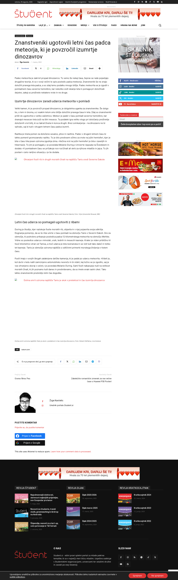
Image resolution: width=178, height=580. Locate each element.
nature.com (25, 349)
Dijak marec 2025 (89, 508)
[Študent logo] (37, 13)
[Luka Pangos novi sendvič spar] (140, 207)
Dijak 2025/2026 (89, 495)
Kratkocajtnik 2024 (142, 495)
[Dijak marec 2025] (73, 511)
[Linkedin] (80, 361)
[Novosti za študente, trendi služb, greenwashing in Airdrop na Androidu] (21, 512)
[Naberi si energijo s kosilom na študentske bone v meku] (140, 174)
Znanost (29, 36)
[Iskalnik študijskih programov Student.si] (139, 71)
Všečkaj (158, 81)
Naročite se (156, 104)
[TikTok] (150, 2)
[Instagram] (138, 2)
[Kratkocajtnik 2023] (125, 511)
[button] (160, 25)
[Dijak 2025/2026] (73, 498)
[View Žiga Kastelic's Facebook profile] (42, 401)
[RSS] (142, 2)
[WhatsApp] (73, 361)
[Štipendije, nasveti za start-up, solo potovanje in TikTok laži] (21, 527)
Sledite (158, 86)
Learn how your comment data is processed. (71, 451)
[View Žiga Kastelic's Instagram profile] (42, 405)
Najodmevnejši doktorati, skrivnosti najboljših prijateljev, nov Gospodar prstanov (44, 497)
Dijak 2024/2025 (89, 521)
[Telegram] (92, 361)
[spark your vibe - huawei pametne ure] (140, 190)
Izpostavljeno (20, 36)
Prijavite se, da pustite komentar (29, 427)
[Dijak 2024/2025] (73, 524)
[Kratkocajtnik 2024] (125, 498)
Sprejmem (137, 575)
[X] (154, 2)
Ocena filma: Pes (22, 378)
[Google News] (161, 2)
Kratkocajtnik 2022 (142, 521)
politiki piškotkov (17, 577)
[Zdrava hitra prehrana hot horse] (140, 157)
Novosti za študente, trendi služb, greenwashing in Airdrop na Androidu (44, 512)
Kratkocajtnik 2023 (142, 508)
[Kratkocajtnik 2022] (125, 524)
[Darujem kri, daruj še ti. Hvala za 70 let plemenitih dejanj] (111, 14)
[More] (99, 68)
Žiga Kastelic (24, 62)
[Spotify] (146, 2)
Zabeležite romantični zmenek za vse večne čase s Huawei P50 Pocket (91, 380)
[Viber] (99, 361)
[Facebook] (134, 2)
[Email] (86, 361)
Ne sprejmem (157, 575)
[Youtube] (157, 2)
